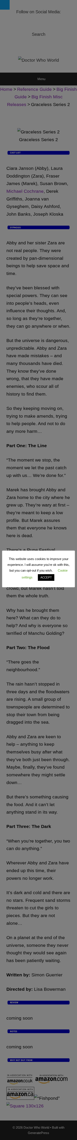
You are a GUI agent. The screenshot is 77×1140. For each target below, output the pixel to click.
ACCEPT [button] (46, 577)
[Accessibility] (5, 5)
